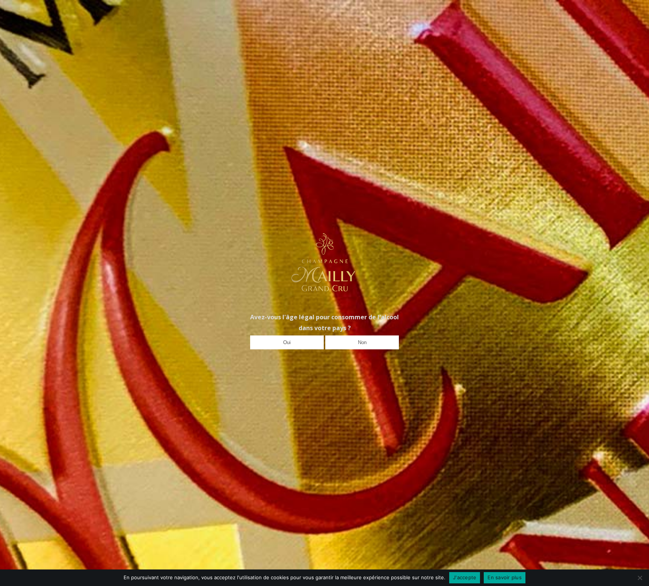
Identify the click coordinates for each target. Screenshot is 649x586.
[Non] (639, 577)
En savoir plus (505, 577)
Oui (287, 342)
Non (362, 342)
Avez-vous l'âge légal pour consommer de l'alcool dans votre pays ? (324, 322)
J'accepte (464, 577)
